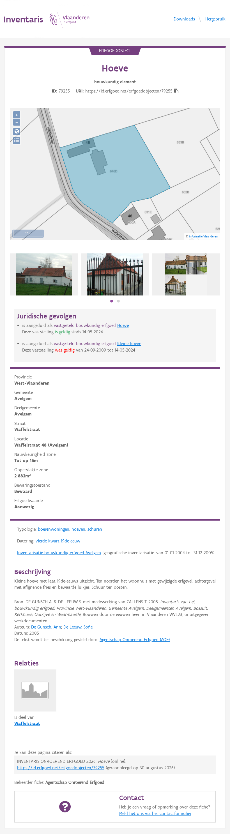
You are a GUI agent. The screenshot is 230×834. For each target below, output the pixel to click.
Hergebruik (215, 18)
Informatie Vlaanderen (203, 236)
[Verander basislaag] (16, 140)
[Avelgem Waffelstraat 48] (44, 274)
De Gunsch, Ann (46, 627)
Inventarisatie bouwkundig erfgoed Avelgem (59, 552)
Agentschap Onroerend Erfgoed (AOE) (135, 639)
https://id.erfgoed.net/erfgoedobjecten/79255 (60, 767)
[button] (111, 301)
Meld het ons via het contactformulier (155, 813)
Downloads (184, 18)
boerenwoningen (53, 529)
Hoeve (123, 325)
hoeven (78, 529)
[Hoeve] (186, 274)
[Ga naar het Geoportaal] (16, 131)
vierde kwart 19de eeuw (58, 541)
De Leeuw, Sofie (78, 627)
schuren (95, 529)
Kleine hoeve (129, 343)
